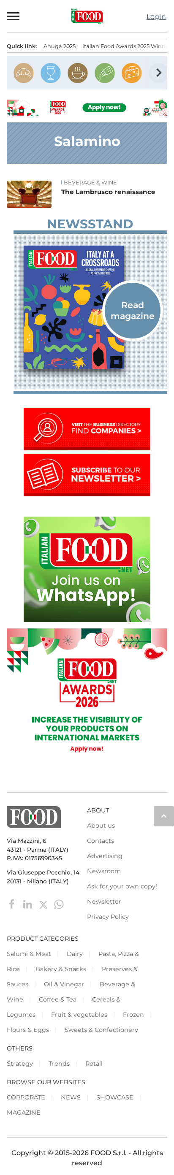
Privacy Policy (108, 917)
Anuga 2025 (60, 46)
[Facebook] (13, 904)
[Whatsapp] (59, 904)
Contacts (100, 841)
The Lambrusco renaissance (108, 192)
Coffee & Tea (57, 999)
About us (101, 825)
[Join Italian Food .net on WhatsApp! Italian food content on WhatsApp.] (87, 620)
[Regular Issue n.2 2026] (90, 307)
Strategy (20, 1063)
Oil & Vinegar (64, 984)
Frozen (133, 1014)
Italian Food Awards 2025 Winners (128, 46)
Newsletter (104, 901)
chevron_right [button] (158, 72)
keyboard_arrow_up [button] (164, 816)
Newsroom (104, 871)
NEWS (71, 1097)
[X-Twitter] (44, 904)
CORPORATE (26, 1097)
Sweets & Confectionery (101, 1030)
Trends (59, 1063)
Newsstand (90, 224)
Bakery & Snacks (60, 969)
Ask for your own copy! (122, 886)
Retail (94, 1063)
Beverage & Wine (90, 183)
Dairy (75, 954)
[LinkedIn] (28, 904)
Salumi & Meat (29, 954)
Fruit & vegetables (79, 1014)
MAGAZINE (24, 1112)
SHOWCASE (114, 1097)
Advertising (104, 856)
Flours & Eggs (28, 1030)
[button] (13, 16)
